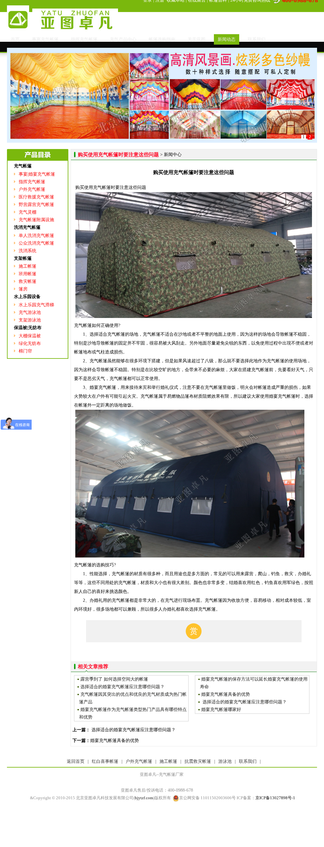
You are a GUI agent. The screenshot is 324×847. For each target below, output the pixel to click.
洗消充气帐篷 (27, 227)
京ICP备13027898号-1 (275, 797)
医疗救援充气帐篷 (36, 197)
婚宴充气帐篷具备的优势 (114, 740)
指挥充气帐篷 (84, 39)
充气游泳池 (30, 312)
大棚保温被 (30, 335)
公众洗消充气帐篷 (36, 243)
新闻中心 (173, 154)
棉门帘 (25, 351)
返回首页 (75, 761)
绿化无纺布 (30, 343)
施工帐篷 (27, 266)
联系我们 (256, 39)
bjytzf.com (144, 797)
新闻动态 (226, 39)
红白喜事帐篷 (105, 761)
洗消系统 (27, 250)
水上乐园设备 (27, 296)
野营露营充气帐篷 (36, 204)
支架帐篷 (23, 258)
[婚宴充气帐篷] (162, 141)
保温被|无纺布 (27, 327)
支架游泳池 (30, 320)
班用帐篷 (27, 273)
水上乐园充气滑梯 (36, 304)
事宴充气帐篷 (45, 39)
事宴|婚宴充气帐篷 (37, 174)
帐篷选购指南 (162, 39)
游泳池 (225, 761)
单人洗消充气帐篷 (36, 235)
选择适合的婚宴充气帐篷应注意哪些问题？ (133, 729)
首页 (15, 39)
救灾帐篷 (27, 281)
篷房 (23, 289)
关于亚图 (196, 39)
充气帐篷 (23, 166)
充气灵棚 (27, 212)
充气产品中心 (123, 39)
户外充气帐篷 (32, 189)
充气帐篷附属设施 (36, 219)
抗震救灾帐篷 (197, 761)
